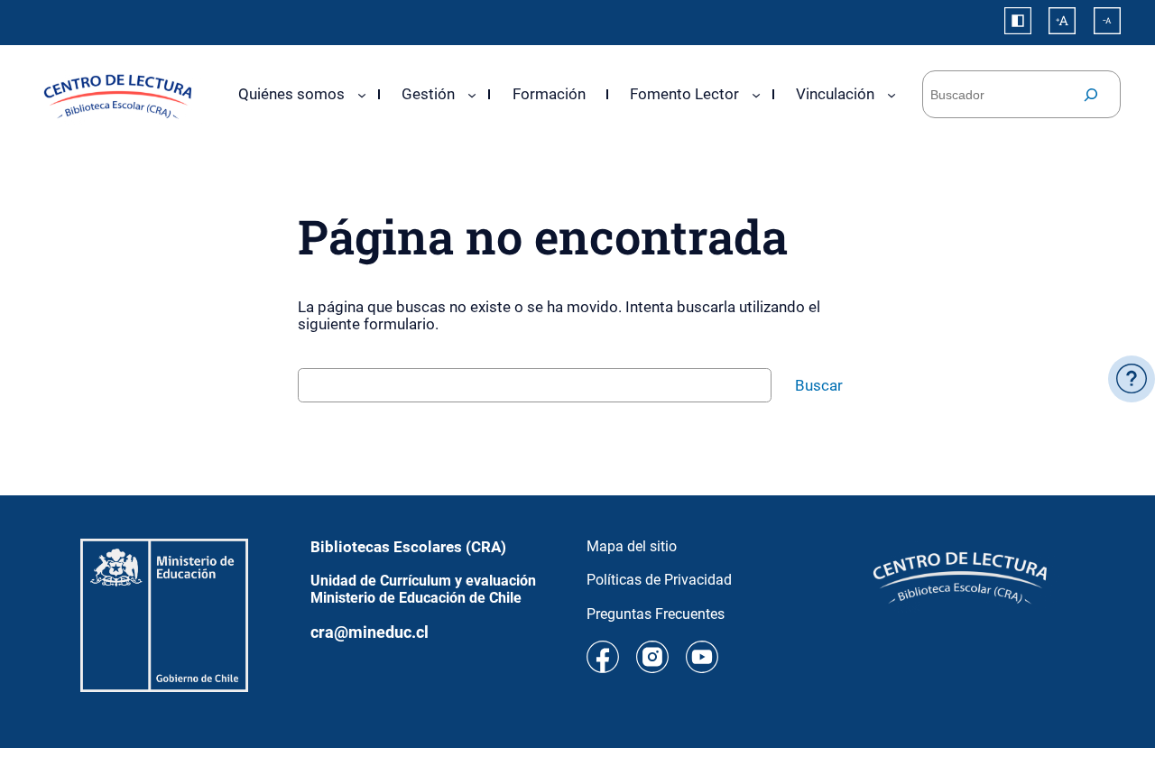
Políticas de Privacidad (659, 579)
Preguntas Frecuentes (656, 614)
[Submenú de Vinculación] (891, 93)
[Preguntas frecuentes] (1131, 379)
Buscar (819, 385)
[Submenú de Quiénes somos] (361, 93)
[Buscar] (1091, 94)
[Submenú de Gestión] (471, 93)
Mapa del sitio (632, 546)
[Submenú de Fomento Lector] (756, 93)
